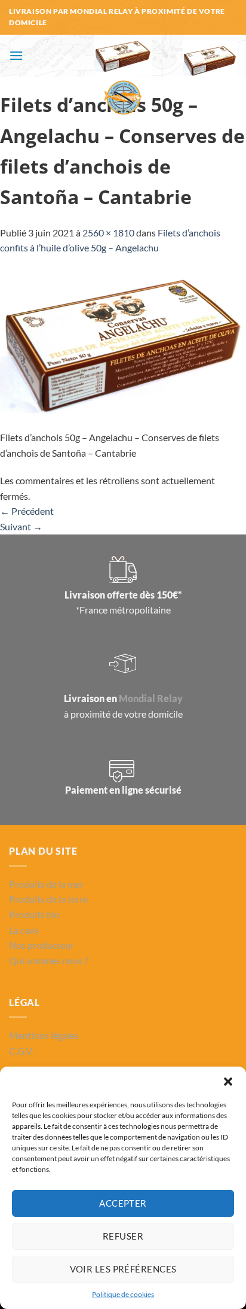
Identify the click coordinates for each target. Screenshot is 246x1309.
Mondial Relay (151, 698)
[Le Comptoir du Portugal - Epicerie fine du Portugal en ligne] (123, 77)
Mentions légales (44, 1035)
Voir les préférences (123, 1269)
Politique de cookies (123, 1294)
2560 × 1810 (108, 232)
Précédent (27, 511)
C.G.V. (21, 1050)
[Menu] (16, 55)
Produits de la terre (48, 898)
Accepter (123, 1203)
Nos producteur (41, 944)
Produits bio (34, 914)
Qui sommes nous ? (48, 960)
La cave (24, 930)
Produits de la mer (46, 883)
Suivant (21, 526)
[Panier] (210, 60)
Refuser (123, 1236)
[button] (228, 1082)
